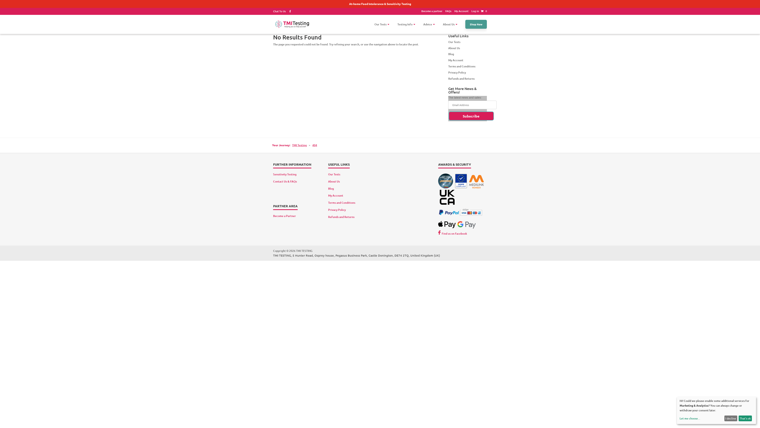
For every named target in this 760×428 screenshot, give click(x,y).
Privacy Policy (457, 72)
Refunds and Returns (461, 78)
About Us (454, 48)
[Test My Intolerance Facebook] (288, 11)
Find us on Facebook (454, 233)
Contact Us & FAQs (285, 181)
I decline (730, 418)
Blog (451, 54)
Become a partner (431, 11)
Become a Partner (284, 216)
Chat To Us (279, 11)
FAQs (448, 11)
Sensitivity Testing (284, 174)
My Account (461, 11)
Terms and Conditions (461, 66)
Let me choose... (690, 418)
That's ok (745, 418)
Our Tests (454, 42)
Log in (475, 11)
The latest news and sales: (465, 97)
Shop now (476, 24)
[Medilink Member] (476, 187)
